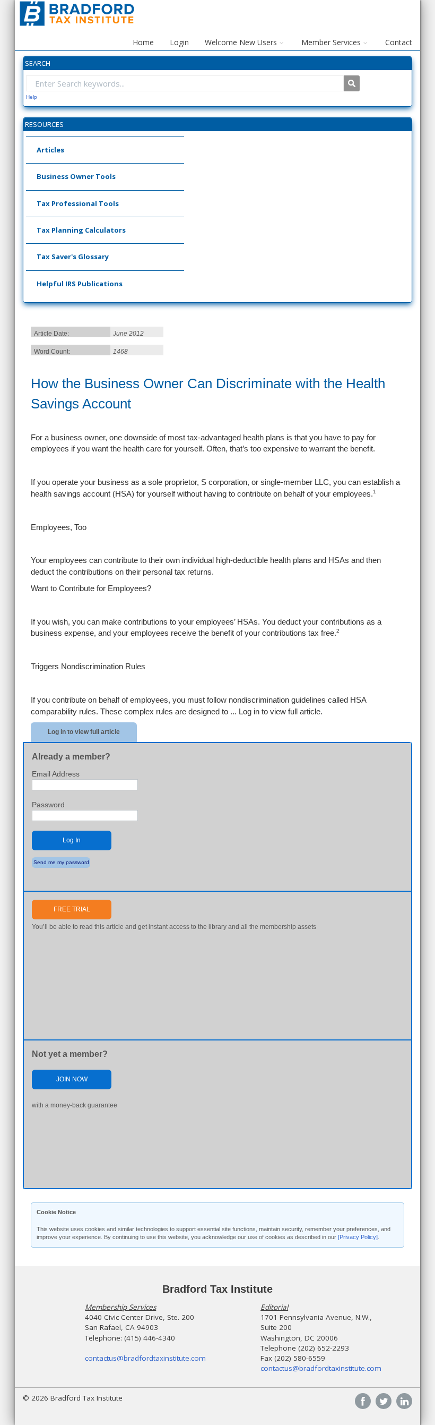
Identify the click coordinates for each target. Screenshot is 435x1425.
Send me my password (61, 862)
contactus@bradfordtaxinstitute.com (145, 1358)
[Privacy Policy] (358, 1237)
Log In (72, 840)
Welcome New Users (241, 42)
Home (143, 42)
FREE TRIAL (72, 909)
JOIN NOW (72, 1079)
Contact (398, 42)
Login (179, 42)
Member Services (331, 42)
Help (31, 97)
